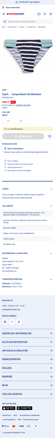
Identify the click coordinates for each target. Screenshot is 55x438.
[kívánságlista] (44, 14)
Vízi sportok (12, 27)
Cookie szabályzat (8, 420)
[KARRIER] (27, 376)
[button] (27, 189)
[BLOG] (27, 385)
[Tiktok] (19, 322)
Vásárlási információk (17, 333)
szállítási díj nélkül (23, 105)
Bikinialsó (42, 27)
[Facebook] (12, 322)
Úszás (22, 27)
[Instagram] (5, 322)
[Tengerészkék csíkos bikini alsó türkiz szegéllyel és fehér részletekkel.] (27, 57)
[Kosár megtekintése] (50, 14)
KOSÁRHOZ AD (25, 136)
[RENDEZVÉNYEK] (27, 359)
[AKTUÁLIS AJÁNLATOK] (27, 350)
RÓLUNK (7, 367)
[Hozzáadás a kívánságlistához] (49, 136)
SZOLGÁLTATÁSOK (12, 393)
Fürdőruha (31, 27)
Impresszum (6, 415)
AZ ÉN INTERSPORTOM (15, 342)
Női (3, 27)
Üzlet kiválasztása (15, 148)
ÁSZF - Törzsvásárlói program (28, 420)
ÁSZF (15, 415)
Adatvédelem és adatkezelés (30, 415)
